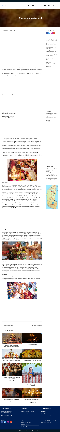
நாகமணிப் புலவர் (44, 411)
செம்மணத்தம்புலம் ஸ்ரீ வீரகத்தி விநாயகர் (28, 413)
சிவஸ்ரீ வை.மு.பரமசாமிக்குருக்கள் (46, 418)
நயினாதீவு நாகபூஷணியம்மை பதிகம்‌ (51, 175)
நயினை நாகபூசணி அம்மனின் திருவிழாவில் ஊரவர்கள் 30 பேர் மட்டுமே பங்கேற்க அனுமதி (51, 47)
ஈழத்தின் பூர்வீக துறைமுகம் (50, 121)
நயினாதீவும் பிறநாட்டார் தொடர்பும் (51, 117)
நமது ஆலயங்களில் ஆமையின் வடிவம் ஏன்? (32, 360)
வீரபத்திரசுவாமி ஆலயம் (25, 426)
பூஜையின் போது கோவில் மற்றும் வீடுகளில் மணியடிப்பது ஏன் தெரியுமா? (12, 378)
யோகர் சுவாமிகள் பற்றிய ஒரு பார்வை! (51, 113)
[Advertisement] (22, 41)
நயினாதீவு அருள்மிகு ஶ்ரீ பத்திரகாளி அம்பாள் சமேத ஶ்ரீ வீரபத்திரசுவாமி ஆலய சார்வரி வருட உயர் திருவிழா (51, 43)
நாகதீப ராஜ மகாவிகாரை (25, 424)
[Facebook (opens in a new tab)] (55, 1)
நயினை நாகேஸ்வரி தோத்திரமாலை (51, 174)
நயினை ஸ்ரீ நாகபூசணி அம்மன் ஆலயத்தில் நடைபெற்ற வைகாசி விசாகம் (51, 58)
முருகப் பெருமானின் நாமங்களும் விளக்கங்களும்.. (32, 384)
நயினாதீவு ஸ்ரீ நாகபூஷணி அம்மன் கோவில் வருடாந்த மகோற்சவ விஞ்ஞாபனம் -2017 (51, 65)
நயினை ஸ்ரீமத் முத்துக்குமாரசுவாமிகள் (47, 413)
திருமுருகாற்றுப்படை (49, 172)
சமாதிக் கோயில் (23, 420)
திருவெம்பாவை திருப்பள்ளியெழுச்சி (51, 168)
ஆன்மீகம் (5, 30)
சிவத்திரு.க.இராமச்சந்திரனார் (46, 415)
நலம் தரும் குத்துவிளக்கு (32, 344)
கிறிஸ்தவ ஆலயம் (24, 418)
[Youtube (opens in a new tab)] (57, 1)
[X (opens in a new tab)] (53, 1)
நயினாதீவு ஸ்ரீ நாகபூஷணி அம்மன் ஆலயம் (28, 411)
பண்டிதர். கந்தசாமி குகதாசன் (46, 422)
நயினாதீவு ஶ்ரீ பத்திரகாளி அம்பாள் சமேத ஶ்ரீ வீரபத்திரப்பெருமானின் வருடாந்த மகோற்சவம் (51, 51)
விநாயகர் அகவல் (48, 176)
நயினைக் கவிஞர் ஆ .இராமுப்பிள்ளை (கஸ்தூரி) (48, 420)
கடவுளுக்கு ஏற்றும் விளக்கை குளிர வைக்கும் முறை (32, 400)
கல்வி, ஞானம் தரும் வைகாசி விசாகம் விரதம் (11, 360)
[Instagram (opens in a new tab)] (56, 1)
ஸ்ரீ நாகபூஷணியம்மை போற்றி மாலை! (51, 179)
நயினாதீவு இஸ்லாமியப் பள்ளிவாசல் (26, 422)
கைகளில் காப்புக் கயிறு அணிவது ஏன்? (11, 399)
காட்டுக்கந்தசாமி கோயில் (25, 415)
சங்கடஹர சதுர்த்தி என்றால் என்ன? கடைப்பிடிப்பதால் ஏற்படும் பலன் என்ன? (11, 346)
